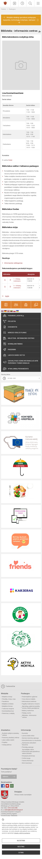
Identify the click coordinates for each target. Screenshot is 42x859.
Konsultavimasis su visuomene (31, 740)
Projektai (12, 321)
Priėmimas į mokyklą (16, 316)
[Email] (12, 786)
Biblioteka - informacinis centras (21, 338)
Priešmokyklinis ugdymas (29, 696)
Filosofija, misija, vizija (9, 699)
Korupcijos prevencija (28, 756)
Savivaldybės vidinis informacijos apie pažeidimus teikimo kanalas (23, 362)
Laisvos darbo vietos (16, 355)
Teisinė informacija (27, 760)
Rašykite (5, 776)
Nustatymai (21, 841)
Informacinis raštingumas (13, 263)
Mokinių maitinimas (15, 344)
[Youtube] (7, 786)
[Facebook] (3, 786)
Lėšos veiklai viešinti (8, 740)
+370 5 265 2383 (12, 808)
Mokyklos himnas (7, 706)
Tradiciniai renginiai (8, 708)
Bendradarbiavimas (8, 711)
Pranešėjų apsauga (27, 747)
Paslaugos (12, 9)
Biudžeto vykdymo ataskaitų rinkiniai (10, 734)
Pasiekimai (12, 349)
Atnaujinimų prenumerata (18, 369)
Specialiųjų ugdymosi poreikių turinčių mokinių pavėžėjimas (31, 707)
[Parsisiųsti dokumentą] (5, 280)
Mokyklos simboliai (7, 704)
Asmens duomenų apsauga (30, 738)
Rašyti (10, 160)
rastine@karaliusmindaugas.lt (13, 810)
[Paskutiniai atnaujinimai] (22, 3)
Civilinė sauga (26, 758)
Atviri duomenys (27, 763)
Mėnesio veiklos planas (17, 332)
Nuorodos (25, 733)
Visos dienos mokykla (28, 699)
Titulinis (3, 9)
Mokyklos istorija (7, 696)
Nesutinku (21, 846)
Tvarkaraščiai (10, 686)
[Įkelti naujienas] (14, 3)
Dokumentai (12, 327)
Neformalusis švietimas (29, 701)
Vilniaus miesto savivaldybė (22, 794)
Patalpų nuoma (26, 713)
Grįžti (7, 296)
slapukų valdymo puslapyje (22, 833)
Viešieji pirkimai (6, 745)
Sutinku (21, 852)
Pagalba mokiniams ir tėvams (31, 704)
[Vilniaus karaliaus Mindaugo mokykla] (5, 3)
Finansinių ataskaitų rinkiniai (10, 737)
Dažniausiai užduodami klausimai (29, 744)
